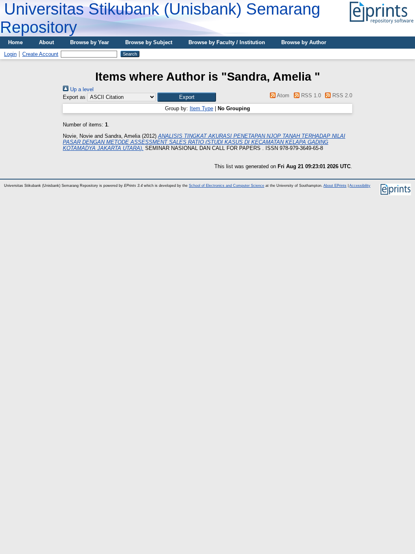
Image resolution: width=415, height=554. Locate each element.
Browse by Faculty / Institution (226, 42)
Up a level (81, 89)
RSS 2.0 (341, 95)
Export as (74, 97)
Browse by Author (303, 42)
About (46, 42)
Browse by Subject (148, 42)
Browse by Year (89, 42)
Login (10, 54)
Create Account (40, 54)
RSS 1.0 (310, 95)
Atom (282, 95)
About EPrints (335, 186)
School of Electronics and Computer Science (226, 186)
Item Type (201, 108)
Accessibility (359, 186)
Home (15, 42)
